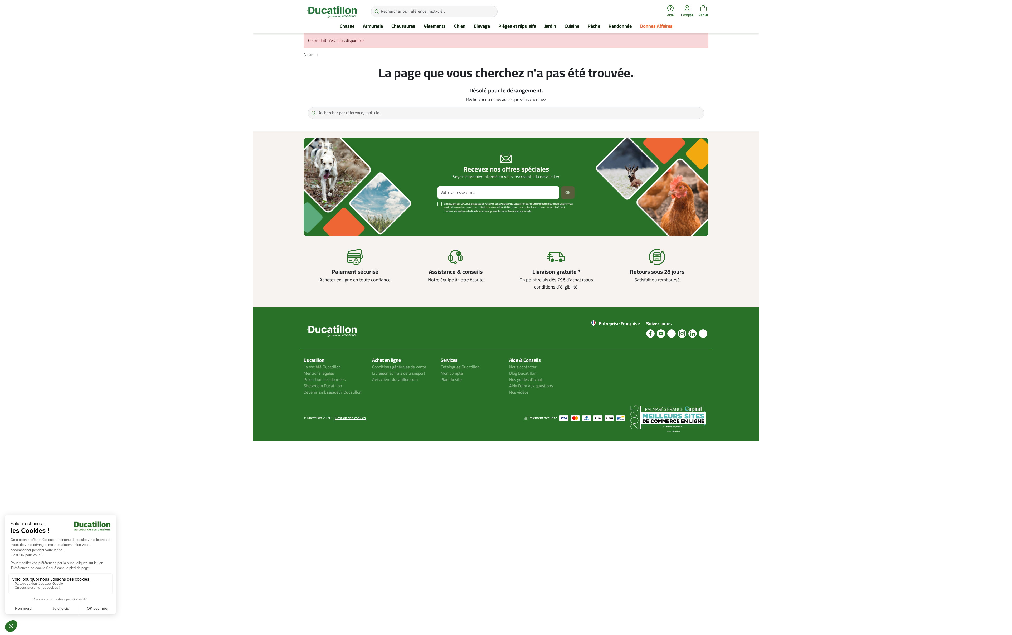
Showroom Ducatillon (323, 386)
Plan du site (451, 380)
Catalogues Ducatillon (460, 367)
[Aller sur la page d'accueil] (332, 11)
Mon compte (452, 373)
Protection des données (325, 380)
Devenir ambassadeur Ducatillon (333, 392)
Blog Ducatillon (522, 373)
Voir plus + (321, 219)
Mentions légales (319, 373)
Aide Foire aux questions (531, 386)
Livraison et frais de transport (398, 373)
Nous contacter (523, 367)
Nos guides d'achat (526, 380)
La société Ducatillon (322, 367)
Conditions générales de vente (399, 367)
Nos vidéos (518, 392)
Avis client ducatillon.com (395, 380)
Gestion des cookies (350, 418)
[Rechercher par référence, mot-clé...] (377, 11)
